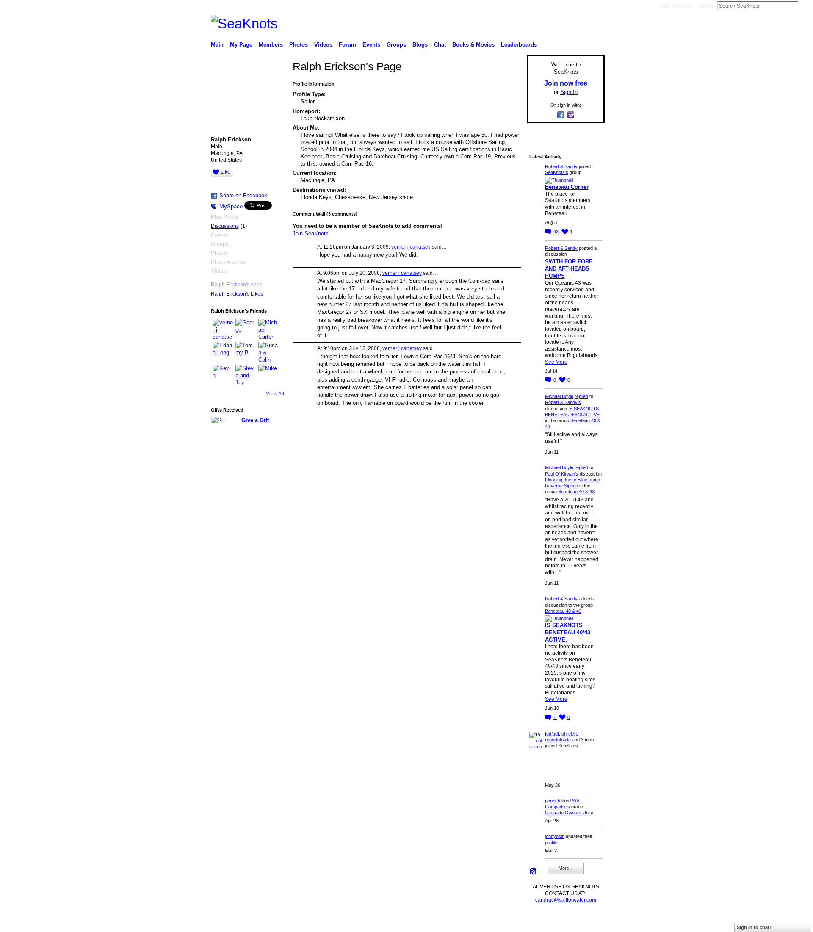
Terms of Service (586, 922)
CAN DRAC (269, 922)
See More (556, 362)
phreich (569, 733)
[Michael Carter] (268, 329)
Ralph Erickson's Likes (237, 294)
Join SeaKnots (311, 233)
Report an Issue (542, 922)
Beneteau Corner (567, 187)
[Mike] (268, 375)
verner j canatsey (411, 247)
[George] (245, 329)
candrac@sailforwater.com (565, 900)
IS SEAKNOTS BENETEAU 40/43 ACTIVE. (567, 632)
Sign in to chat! (754, 927)
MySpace (231, 206)
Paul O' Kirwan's (561, 473)
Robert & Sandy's (563, 402)
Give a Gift (255, 420)
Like (225, 172)
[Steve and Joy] (245, 375)
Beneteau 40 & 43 (576, 491)
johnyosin (554, 836)
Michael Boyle (559, 396)
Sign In (705, 6)
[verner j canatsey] (223, 329)
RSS (533, 872)
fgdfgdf (552, 733)
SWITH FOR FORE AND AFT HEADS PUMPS (569, 268)
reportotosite (558, 739)
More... (566, 868)
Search (805, 5)
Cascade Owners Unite (569, 812)
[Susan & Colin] (268, 352)
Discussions (225, 226)
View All (275, 394)
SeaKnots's (556, 172)
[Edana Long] (223, 352)
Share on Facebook (243, 195)
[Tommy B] (245, 352)
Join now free (676, 6)
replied (581, 396)
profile (551, 842)
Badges (508, 922)
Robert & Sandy (561, 166)
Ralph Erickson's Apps (236, 285)
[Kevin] (223, 375)
